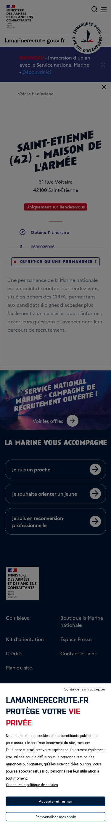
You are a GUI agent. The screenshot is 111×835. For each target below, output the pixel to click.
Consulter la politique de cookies (32, 785)
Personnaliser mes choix (56, 816)
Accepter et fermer (55, 801)
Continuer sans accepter (84, 688)
